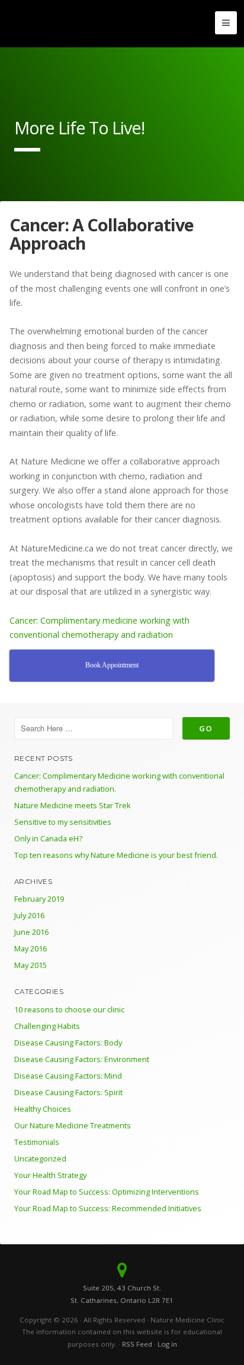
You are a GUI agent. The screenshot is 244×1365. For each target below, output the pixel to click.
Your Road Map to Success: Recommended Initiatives (107, 1208)
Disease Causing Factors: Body (68, 1042)
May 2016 (30, 948)
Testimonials (36, 1142)
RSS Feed (137, 1344)
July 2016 (29, 915)
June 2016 (31, 932)
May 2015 (30, 965)
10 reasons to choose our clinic (69, 1009)
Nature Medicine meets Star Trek (72, 805)
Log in (167, 1344)
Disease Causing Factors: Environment (81, 1059)
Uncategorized (40, 1158)
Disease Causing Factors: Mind (68, 1075)
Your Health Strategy (50, 1175)
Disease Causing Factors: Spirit (68, 1092)
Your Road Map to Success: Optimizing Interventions (106, 1191)
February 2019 (39, 898)
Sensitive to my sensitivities (62, 822)
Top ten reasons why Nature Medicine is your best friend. (116, 855)
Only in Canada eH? (48, 838)
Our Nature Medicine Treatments (72, 1125)
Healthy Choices (42, 1108)
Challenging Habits (47, 1026)
